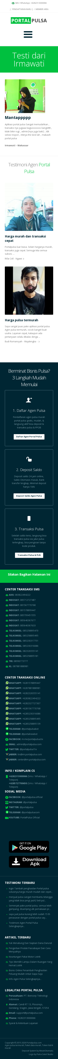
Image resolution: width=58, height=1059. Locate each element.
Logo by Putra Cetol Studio (41, 1054)
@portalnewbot (23, 733)
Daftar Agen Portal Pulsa (29, 436)
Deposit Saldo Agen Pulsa (29, 495)
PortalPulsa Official (30, 817)
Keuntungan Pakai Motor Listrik (24, 956)
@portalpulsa (30, 802)
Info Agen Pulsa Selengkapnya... (25, 978)
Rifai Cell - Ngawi (13, 258)
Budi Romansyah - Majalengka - (21, 341)
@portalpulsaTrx (23, 749)
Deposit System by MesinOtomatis (37, 1051)
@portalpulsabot (24, 728)
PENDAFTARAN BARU (21, 9)
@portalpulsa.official (32, 797)
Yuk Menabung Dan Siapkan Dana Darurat (30, 943)
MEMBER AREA (41, 9)
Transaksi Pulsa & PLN (29, 555)
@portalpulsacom (31, 812)
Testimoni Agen (29, 168)
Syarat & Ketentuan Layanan (23, 1023)
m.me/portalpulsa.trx (26, 739)
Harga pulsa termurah (21, 320)
